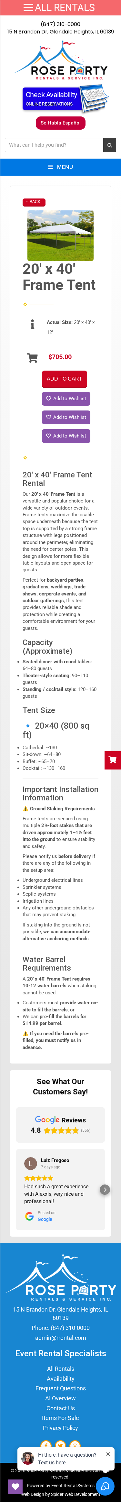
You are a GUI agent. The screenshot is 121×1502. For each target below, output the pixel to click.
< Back (33, 201)
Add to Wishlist (69, 398)
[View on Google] (30, 1163)
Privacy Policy (60, 1427)
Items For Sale (60, 1417)
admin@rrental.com (60, 1337)
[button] (16, 1189)
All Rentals (60, 1368)
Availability (61, 1378)
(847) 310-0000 (60, 24)
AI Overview (60, 1398)
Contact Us (60, 1408)
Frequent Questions (60, 1388)
